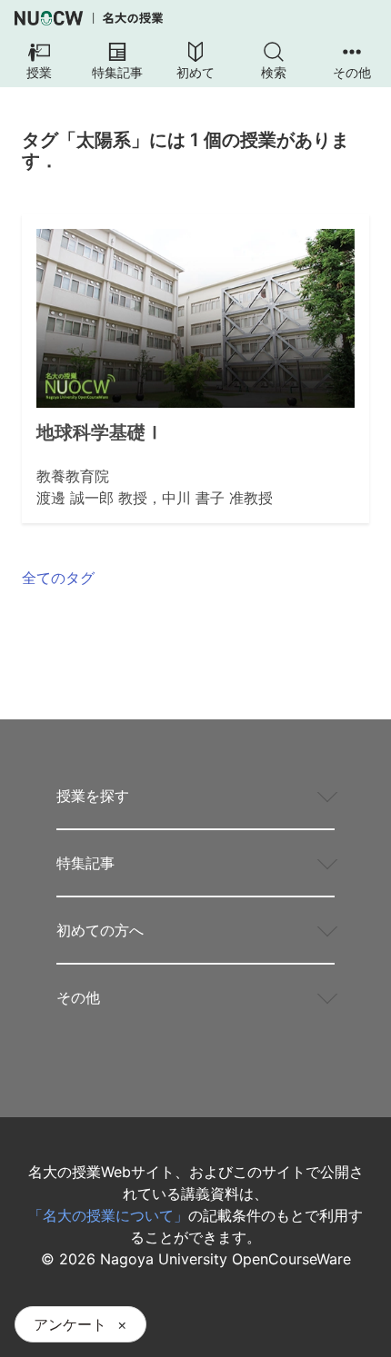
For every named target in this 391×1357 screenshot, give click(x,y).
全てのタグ (58, 578)
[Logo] (88, 18)
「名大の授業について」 (108, 1215)
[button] (39, 61)
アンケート (70, 1324)
